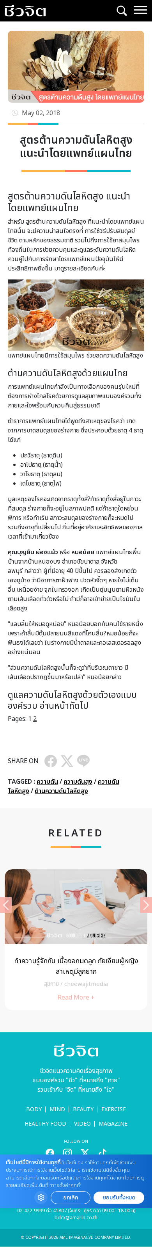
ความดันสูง (78, 781)
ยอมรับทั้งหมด (119, 1198)
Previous (6, 905)
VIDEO (82, 1124)
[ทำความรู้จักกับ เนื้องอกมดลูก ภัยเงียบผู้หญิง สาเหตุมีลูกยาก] (76, 939)
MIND (57, 1109)
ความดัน (47, 781)
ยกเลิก (70, 1198)
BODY (34, 1109)
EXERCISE (113, 1109)
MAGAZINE (113, 1124)
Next (146, 905)
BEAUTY (83, 1109)
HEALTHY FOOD (45, 1124)
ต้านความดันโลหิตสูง (61, 791)
